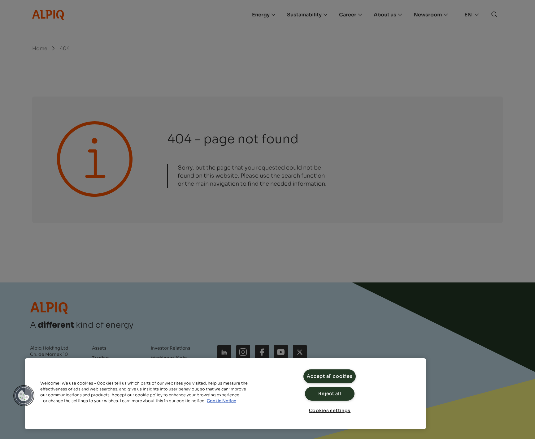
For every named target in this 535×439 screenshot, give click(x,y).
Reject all (329, 393)
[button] (24, 396)
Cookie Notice (221, 400)
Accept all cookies (329, 376)
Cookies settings (330, 410)
